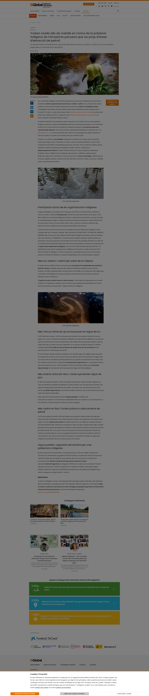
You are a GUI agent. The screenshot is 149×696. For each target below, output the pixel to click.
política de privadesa (63, 687)
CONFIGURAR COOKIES (124, 694)
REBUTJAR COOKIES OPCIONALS (74, 694)
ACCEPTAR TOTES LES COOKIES (25, 694)
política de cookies (41, 687)
